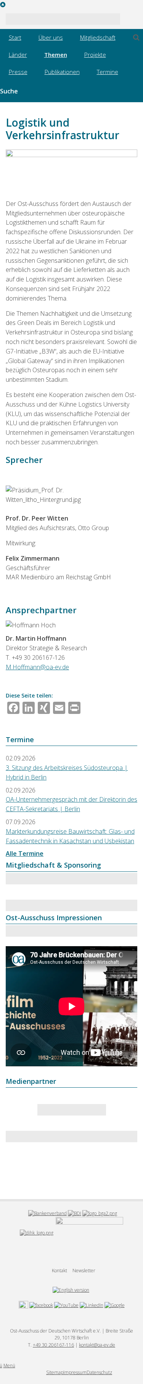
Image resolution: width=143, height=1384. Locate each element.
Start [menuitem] (15, 37)
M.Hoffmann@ (26, 667)
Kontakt (59, 1270)
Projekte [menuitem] (95, 54)
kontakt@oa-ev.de (97, 1345)
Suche (9, 91)
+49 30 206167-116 (53, 1345)
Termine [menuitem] (107, 72)
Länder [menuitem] (18, 54)
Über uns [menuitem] (51, 37)
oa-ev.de (57, 667)
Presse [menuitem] (18, 72)
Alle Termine (24, 853)
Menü (9, 1365)
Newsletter (83, 1270)
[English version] (71, 1289)
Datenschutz (99, 1372)
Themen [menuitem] (55, 54)
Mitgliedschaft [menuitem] (98, 37)
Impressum (75, 1372)
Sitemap (54, 1372)
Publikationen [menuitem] (62, 72)
